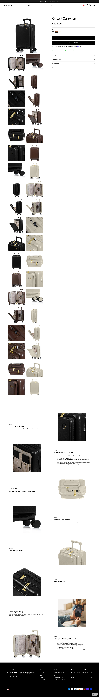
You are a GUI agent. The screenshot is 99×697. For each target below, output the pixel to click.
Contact (41, 677)
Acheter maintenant (73, 42)
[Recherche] (90, 5)
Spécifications (55, 63)
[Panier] (94, 5)
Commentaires (43, 679)
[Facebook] (7, 676)
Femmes (70, 5)
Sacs (59, 5)
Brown (56, 31)
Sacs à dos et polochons (50, 5)
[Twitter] (16, 676)
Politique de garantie (58, 677)
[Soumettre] (91, 677)
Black (53, 31)
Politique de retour (58, 675)
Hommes (64, 5)
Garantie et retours (57, 68)
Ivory (60, 31)
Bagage (29, 5)
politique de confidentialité (59, 672)
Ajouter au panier (73, 38)
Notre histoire (43, 674)
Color (53, 30)
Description (55, 55)
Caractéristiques (56, 59)
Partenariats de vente (44, 681)
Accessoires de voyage (38, 5)
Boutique (42, 672)
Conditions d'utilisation (58, 674)
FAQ (41, 675)
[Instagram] (13, 676)
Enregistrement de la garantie (60, 679)
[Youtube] (10, 676)
